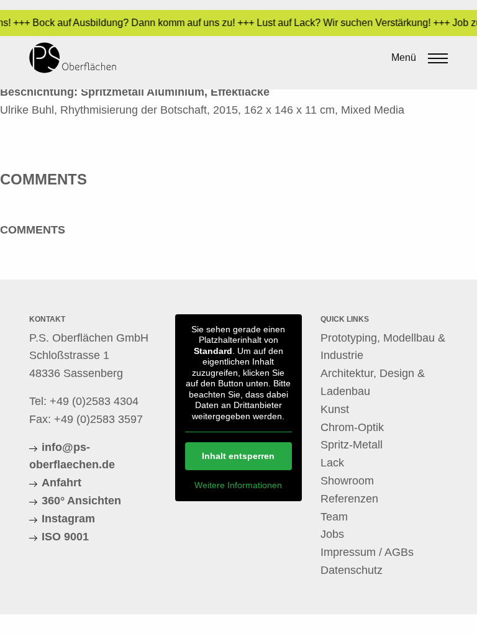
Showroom (347, 481)
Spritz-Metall (351, 444)
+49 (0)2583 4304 (94, 401)
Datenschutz (351, 570)
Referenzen (349, 499)
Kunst (334, 409)
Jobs (332, 534)
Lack (332, 463)
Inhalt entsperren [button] (238, 456)
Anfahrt (61, 482)
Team (334, 517)
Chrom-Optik (352, 427)
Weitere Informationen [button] (238, 485)
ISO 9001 (65, 536)
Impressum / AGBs (367, 552)
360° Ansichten (81, 500)
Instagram (68, 518)
